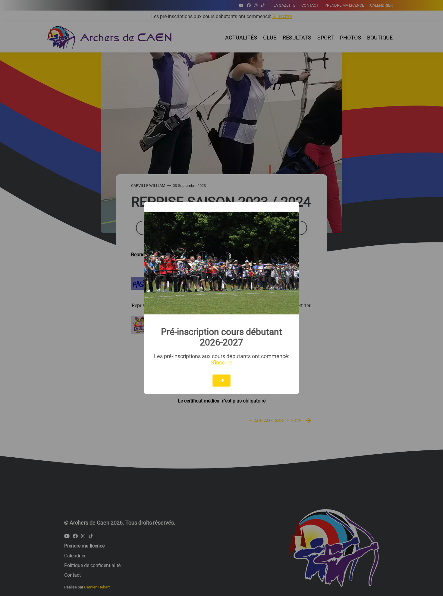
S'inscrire (221, 362)
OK (221, 380)
